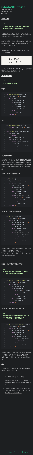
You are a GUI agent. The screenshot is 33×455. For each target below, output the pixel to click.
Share (25, 452)
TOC (17, 452)
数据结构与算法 (7, 12)
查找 (5, 14)
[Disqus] (16, 425)
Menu (10, 452)
